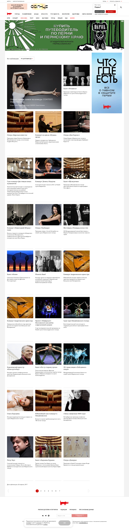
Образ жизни (87, 14)
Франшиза (73, 509)
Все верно (110, 11)
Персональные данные (86, 509)
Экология (65, 14)
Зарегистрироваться (18, 1)
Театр (31, 18)
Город (17, 14)
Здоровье (75, 14)
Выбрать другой (99, 11)
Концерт (15, 18)
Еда (66, 18)
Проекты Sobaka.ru (115, 1)
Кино (37, 18)
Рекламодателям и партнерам (48, 509)
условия (28, 523)
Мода (36, 14)
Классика (24, 18)
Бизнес (72, 18)
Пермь (104, 1)
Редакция (64, 509)
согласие (39, 523)
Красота (44, 14)
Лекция (60, 18)
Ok (64, 523)
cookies (45, 524)
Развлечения (26, 14)
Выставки (45, 18)
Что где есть (54, 14)
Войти (9, 1)
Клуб (8, 18)
